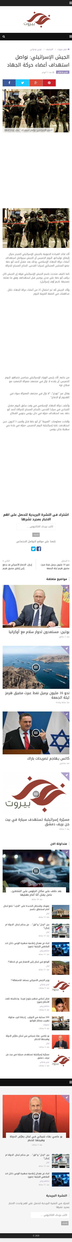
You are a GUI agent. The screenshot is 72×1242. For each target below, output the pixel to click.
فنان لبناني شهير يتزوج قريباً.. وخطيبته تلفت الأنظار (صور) (27, 1000)
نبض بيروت (62, 49)
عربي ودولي (36, 49)
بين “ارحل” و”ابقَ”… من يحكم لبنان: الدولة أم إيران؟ (27, 926)
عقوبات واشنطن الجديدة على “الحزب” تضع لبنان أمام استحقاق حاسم (26, 907)
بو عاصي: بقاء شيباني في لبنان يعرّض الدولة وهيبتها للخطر (27, 1037)
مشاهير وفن (44, 951)
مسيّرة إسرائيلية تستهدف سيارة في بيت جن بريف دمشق (37, 821)
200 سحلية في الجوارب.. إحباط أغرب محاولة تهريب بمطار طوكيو (28, 1019)
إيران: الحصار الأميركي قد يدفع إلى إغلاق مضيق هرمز (17, 566)
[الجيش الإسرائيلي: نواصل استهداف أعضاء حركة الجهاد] (36, 111)
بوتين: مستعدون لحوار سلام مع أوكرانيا (39, 631)
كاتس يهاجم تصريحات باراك (48, 758)
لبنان (47, 913)
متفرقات (46, 1025)
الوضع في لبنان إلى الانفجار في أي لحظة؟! (28, 962)
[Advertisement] (36, 172)
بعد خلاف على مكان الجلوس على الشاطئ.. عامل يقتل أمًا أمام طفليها (36, 893)
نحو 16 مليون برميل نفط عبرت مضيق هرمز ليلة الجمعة (55, 566)
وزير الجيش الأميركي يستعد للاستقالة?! (30, 980)
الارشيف (49, 49)
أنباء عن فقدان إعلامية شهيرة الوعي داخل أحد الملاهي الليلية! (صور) (27, 945)
